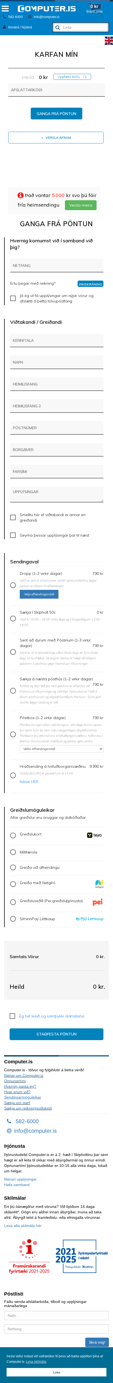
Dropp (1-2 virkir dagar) (61, 583)
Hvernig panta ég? (20, 1086)
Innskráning (90, 284)
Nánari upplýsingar (20, 1179)
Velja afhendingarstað (39, 594)
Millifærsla (28, 852)
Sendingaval (24, 561)
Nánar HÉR (29, 781)
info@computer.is (46, 17)
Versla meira (80, 205)
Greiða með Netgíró (37, 882)
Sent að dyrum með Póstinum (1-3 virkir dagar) (61, 652)
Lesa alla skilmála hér (23, 1225)
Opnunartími (15, 1081)
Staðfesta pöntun (56, 1034)
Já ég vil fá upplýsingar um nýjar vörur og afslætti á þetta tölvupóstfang (57, 298)
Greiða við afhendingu (40, 867)
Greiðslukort (30, 834)
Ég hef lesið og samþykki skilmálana (51, 1016)
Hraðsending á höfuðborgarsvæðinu (61, 774)
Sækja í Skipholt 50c (61, 618)
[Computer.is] (47, 8)
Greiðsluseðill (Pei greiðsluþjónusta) (51, 900)
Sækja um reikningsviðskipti (28, 1108)
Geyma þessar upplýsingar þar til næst (54, 535)
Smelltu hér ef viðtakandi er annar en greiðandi (53, 517)
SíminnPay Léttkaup (37, 918)
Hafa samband (17, 1184)
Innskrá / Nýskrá (19, 27)
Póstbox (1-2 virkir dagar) (61, 729)
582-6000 (15, 17)
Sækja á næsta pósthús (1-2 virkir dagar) (61, 690)
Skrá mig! (97, 1342)
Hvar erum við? (17, 1092)
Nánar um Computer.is (23, 1075)
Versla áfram (56, 138)
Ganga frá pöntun (56, 113)
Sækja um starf (17, 1102)
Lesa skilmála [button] (36, 1362)
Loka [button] (56, 1372)
